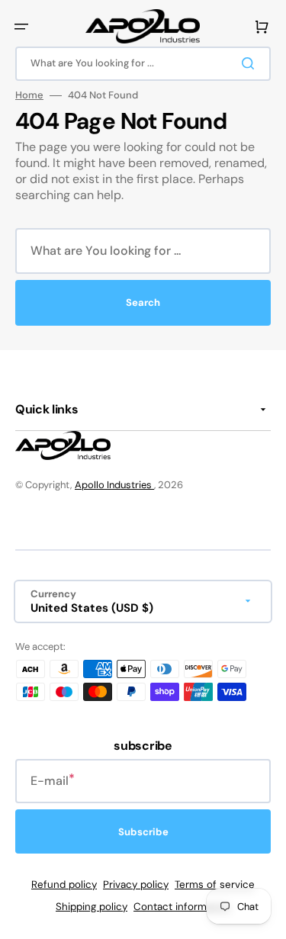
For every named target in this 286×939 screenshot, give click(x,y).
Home (29, 95)
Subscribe (143, 831)
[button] (21, 26)
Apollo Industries (114, 484)
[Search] (251, 63)
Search (143, 302)
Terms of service (215, 884)
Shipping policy (91, 906)
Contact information (181, 906)
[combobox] (143, 64)
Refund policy (64, 884)
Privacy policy (136, 884)
